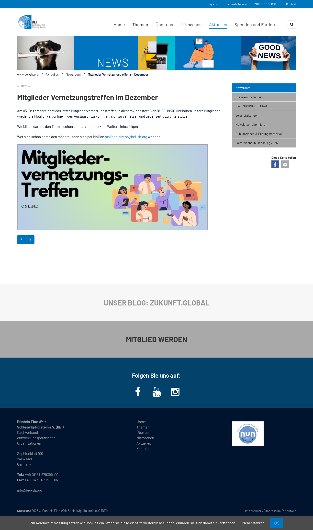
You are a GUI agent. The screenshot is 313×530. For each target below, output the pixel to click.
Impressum (273, 511)
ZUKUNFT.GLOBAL (266, 4)
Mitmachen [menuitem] (191, 24)
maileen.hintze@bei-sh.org (126, 137)
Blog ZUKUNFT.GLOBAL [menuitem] (251, 106)
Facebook (275, 164)
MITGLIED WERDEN (156, 339)
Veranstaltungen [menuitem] (246, 115)
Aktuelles (52, 74)
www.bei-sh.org (28, 74)
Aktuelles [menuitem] (218, 24)
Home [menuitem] (119, 24)
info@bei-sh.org (29, 490)
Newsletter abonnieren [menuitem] (251, 124)
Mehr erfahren (253, 523)
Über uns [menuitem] (164, 24)
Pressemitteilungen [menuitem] (249, 97)
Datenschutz (252, 511)
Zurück (26, 239)
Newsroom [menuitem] (242, 88)
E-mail (285, 164)
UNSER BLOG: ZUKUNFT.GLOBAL (157, 302)
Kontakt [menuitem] (142, 448)
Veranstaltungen (236, 4)
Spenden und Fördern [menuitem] (256, 24)
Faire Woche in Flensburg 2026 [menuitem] (256, 143)
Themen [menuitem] (140, 24)
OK (276, 523)
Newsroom (73, 74)
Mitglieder (212, 4)
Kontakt (291, 4)
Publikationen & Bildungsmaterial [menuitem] (258, 134)
